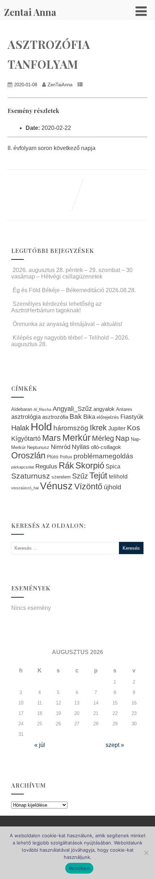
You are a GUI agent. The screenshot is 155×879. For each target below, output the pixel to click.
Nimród (60, 446)
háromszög (70, 428)
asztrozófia (55, 417)
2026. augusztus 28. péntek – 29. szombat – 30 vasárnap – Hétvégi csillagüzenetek (72, 273)
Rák (66, 465)
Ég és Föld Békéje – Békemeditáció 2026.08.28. (74, 290)
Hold (41, 426)
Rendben (79, 868)
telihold (118, 476)
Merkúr (76, 438)
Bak (76, 416)
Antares (124, 409)
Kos (133, 427)
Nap (122, 438)
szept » (115, 745)
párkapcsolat (22, 467)
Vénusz (56, 486)
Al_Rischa (42, 409)
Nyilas (80, 446)
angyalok (104, 409)
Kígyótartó (26, 438)
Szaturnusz (30, 476)
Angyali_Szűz (72, 408)
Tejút (98, 475)
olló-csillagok (106, 447)
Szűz (80, 476)
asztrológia (26, 416)
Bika (89, 416)
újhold (112, 487)
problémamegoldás (103, 456)
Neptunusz (38, 447)
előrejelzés (108, 417)
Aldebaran (21, 409)
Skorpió (89, 465)
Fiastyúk (131, 416)
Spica (113, 466)
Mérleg (103, 438)
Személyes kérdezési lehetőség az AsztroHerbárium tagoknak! (56, 307)
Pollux (66, 456)
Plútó (52, 456)
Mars (51, 438)
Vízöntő (88, 486)
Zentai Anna (30, 12)
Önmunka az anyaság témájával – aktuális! (67, 324)
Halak (20, 428)
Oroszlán (28, 455)
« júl (39, 745)
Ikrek (98, 427)
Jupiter (116, 428)
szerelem (61, 477)
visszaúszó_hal (25, 488)
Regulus (46, 466)
